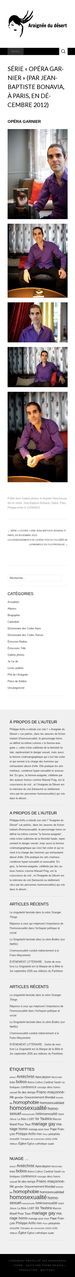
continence (28, 1087)
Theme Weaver (53, 1265)
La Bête (21, 1119)
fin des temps (27, 1092)
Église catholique (37, 1143)
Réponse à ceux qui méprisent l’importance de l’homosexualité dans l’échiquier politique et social (36, 928)
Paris (63, 502)
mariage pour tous (38, 1129)
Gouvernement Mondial (39, 1097)
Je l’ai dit (13, 661)
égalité (51, 1144)
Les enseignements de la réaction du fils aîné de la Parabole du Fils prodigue (38, 542)
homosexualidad (52, 1103)
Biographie (14, 615)
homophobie (26, 1102)
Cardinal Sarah (52, 1082)
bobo (12, 1082)
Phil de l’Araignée (18, 674)
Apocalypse (43, 1077)
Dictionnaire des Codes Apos (24, 628)
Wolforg (48, 1270)
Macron (57, 1119)
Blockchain (56, 1077)
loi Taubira (43, 1119)
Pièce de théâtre (17, 681)
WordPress (57, 1261)
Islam (61, 1114)
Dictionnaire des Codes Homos (25, 634)
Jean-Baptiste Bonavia (36, 502)
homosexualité (28, 1108)
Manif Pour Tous (20, 1124)
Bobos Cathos (35, 1082)
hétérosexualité (46, 1114)
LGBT (31, 1119)
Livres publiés (16, 668)
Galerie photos (30, 498)
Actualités (13, 601)
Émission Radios (17, 641)
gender (19, 1097)
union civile (51, 1139)
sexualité (14, 1139)
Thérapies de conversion (32, 1139)
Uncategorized (16, 687)
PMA (39, 1134)
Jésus (13, 1119)
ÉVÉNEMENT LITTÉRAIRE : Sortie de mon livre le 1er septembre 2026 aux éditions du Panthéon (36, 966)
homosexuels (28, 1114)
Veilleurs (14, 1144)
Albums (12, 608)
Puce (45, 1134)
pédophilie (54, 1134)
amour (13, 1077)
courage (41, 1087)
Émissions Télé (17, 648)
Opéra (54, 502)
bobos (21, 1082)
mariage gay (43, 1123)
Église (22, 1143)
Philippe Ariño (15, 507)
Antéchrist (25, 1076)
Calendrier (13, 621)
